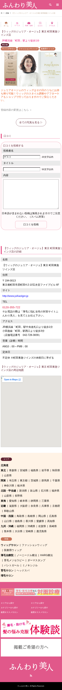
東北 (3, 470)
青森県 (13, 470)
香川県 (29, 521)
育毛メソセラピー (14, 560)
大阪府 (24, 506)
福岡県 (20, 526)
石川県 (44, 490)
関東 (3, 480)
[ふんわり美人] (20, 5)
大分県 (18, 531)
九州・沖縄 (7, 526)
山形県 (8, 475)
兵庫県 (45, 506)
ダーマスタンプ (36, 560)
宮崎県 (29, 531)
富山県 (34, 490)
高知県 (51, 521)
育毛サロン (7, 570)
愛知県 (13, 500)
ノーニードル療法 (27, 555)
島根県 (31, 516)
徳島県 (18, 521)
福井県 (55, 490)
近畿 (3, 506)
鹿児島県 (41, 531)
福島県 (34, 470)
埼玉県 (13, 480)
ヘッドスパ (23, 570)
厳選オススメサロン (9, 612)
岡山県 (42, 516)
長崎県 (53, 526)
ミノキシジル (30, 565)
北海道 (4, 465)
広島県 (53, 516)
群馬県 (45, 480)
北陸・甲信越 (8, 490)
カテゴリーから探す (9, 608)
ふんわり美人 (24, 686)
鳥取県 (20, 516)
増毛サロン (7, 575)
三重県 (45, 500)
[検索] (50, 5)
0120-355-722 (11, 307)
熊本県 (8, 531)
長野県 (18, 495)
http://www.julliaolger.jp (15, 296)
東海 (3, 500)
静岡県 (34, 500)
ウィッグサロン (8, 49)
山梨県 (8, 495)
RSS (31, 675)
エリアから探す (7, 603)
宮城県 (24, 470)
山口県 (8, 521)
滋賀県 (13, 506)
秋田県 (56, 470)
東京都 (5, 45)
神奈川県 (9, 485)
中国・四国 (7, 516)
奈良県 (34, 506)
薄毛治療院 (7, 555)
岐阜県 (24, 500)
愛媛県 (40, 521)
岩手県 (45, 470)
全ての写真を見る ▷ (31, 122)
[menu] (57, 5)
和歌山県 (9, 511)
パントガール (11, 565)
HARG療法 (46, 555)
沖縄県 (31, 526)
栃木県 (21, 485)
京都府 (56, 506)
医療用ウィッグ (47, 49)
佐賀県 (42, 526)
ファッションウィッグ (28, 49)
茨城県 (34, 480)
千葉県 (56, 480)
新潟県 (23, 490)
